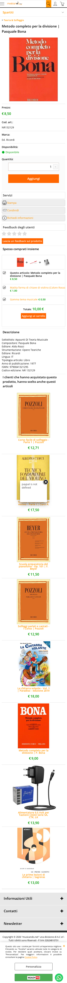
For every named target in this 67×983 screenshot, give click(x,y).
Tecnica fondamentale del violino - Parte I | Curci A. (33, 503)
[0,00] (62, 4)
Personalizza (33, 966)
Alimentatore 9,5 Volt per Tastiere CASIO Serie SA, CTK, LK (33, 814)
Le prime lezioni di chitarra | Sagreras (33, 875)
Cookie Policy (31, 957)
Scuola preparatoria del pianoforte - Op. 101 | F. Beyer (33, 566)
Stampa (11, 203)
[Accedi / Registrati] (55, 4)
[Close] (45, 482)
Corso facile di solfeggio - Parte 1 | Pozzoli (33, 441)
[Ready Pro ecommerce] (33, 977)
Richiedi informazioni (20, 218)
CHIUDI (64, 946)
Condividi (13, 210)
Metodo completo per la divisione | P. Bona (33, 751)
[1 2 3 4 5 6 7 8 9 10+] (33, 167)
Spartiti (8, 12)
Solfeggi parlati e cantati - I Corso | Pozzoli (33, 627)
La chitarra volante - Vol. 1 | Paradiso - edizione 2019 (34, 689)
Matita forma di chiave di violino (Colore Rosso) (38, 287)
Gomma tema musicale (24, 299)
